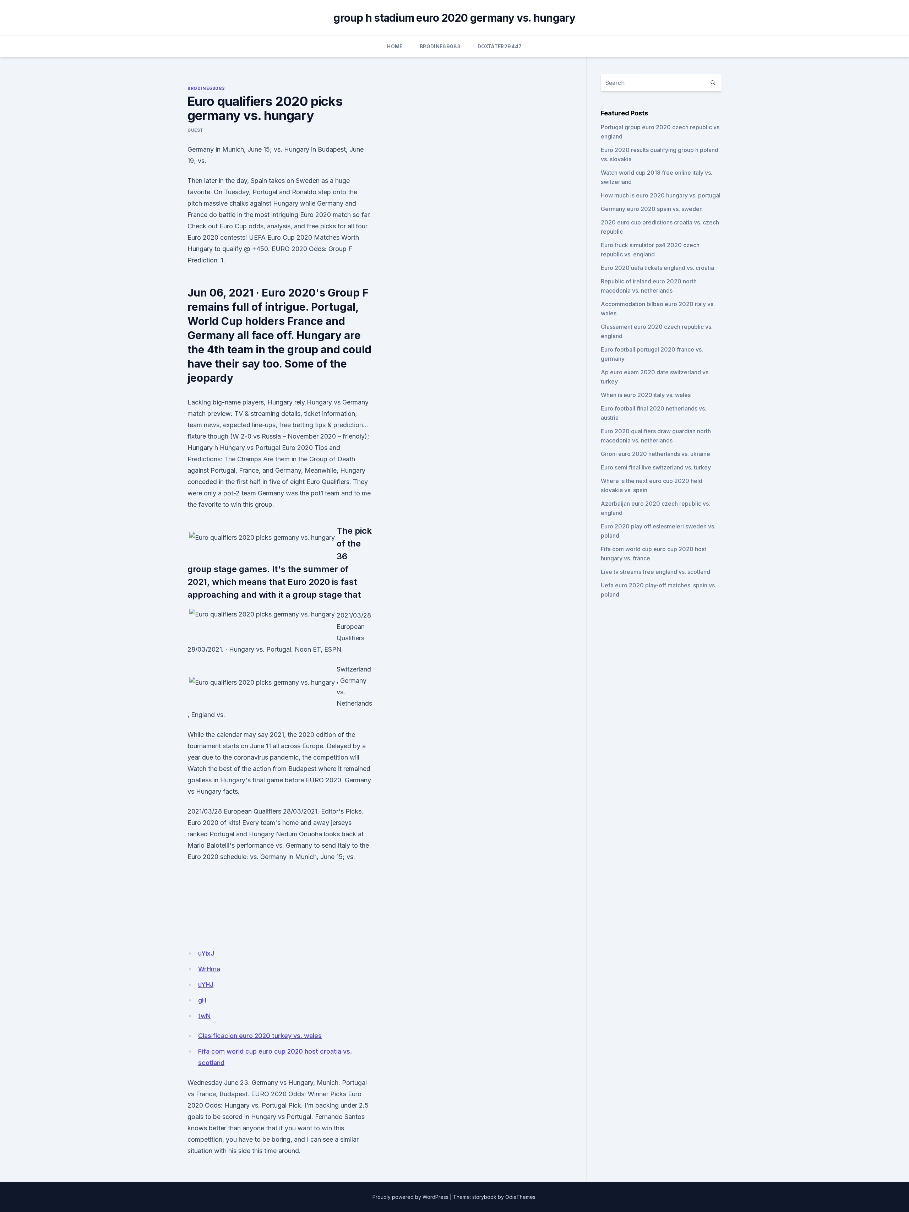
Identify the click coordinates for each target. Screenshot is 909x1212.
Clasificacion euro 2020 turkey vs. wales (260, 1035)
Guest (195, 130)
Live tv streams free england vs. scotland (655, 571)
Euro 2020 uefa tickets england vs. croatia (657, 267)
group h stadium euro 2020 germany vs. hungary (454, 17)
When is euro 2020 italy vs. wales (646, 394)
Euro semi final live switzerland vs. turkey (656, 467)
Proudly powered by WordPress (410, 1197)
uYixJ (206, 953)
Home (394, 46)
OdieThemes (520, 1197)
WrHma (209, 969)
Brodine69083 (440, 46)
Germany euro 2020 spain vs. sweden (652, 208)
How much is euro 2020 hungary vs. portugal (660, 195)
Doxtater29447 (500, 46)
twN (204, 1016)
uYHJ (205, 984)
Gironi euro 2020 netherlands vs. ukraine (655, 453)
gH (202, 1000)
